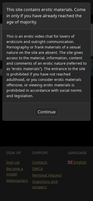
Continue (47, 112)
